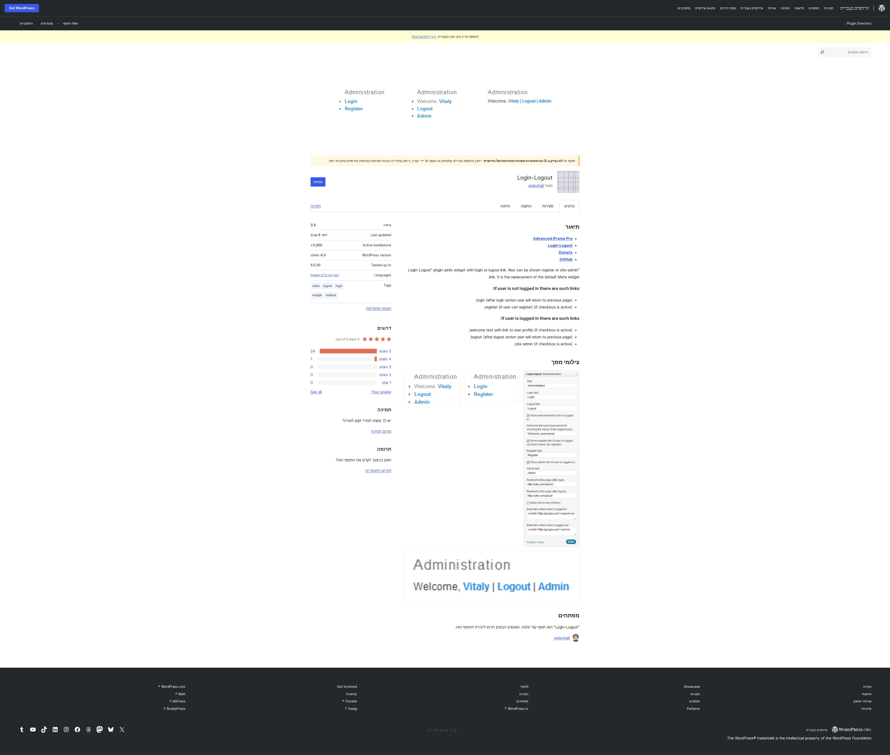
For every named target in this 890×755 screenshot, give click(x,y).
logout (327, 286)
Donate (565, 252)
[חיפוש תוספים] (822, 52)
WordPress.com (171, 686)
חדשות (866, 694)
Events (351, 694)
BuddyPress (174, 709)
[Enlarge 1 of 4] (573, 376)
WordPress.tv (516, 709)
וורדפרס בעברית (816, 730)
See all (316, 392)
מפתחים (522, 701)
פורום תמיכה (381, 431)
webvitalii (536, 185)
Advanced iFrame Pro (552, 238)
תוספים (694, 701)
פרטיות (866, 709)
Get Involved (347, 686)
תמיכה (316, 206)
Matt (180, 694)
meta (315, 286)
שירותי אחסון (862, 701)
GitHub (565, 259)
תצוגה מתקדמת (378, 308)
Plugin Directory (859, 23)
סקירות (547, 206)
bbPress (177, 701)
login (339, 286)
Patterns (693, 709)
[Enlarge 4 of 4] (573, 557)
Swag (350, 709)
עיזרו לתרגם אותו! (424, 36)
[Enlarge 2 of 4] (513, 376)
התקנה (526, 206)
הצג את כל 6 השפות (325, 275)
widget (317, 295)
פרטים (569, 206)
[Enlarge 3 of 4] (454, 376)
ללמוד (524, 686)
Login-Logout (560, 245)
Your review (381, 392)
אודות (867, 686)
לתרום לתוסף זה (378, 470)
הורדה (318, 182)
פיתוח (505, 206)
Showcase (692, 686)
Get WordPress (22, 8)
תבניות (695, 694)
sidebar (331, 295)
